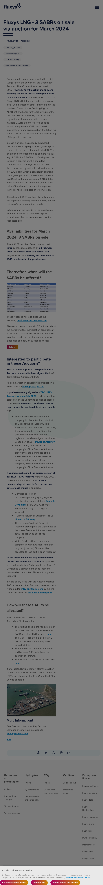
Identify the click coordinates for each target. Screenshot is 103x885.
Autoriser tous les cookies (65, 882)
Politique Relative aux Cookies (78, 877)
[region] (51, 875)
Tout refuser (39, 882)
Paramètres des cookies (14, 882)
